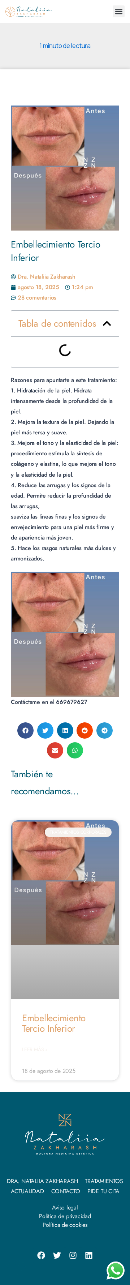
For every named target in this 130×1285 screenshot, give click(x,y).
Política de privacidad (65, 1216)
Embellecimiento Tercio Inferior (54, 1023)
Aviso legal (65, 1207)
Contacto (65, 1191)
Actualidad (27, 1191)
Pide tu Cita (103, 1191)
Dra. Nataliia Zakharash (42, 1181)
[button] (119, 11)
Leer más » (35, 1049)
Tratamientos (104, 1181)
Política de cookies (65, 1225)
